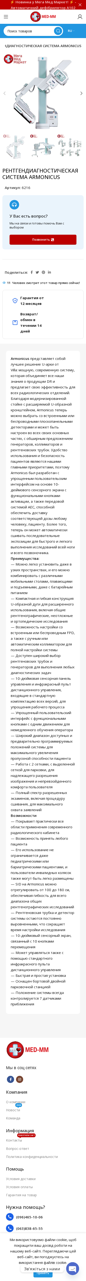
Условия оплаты (19, 1187)
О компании (15, 1102)
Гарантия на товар (21, 1195)
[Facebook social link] (31, 272)
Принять (43, 1273)
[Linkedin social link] (49, 272)
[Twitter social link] (37, 272)
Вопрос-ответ (17, 1148)
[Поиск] (58, 31)
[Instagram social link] (19, 1079)
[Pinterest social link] (43, 272)
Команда (13, 1118)
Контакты (20, 1139)
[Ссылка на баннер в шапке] (36, 5)
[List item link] (43, 1217)
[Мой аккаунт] (80, 16)
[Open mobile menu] (6, 16)
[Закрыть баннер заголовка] (80, 5)
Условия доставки (21, 1179)
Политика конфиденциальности (32, 1156)
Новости (13, 1109)
